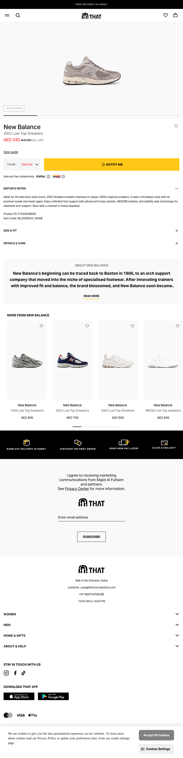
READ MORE (91, 296)
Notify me (114, 165)
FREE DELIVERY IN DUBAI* (91, 4)
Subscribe (91, 537)
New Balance (22, 127)
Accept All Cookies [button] (156, 735)
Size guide (11, 152)
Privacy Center (77, 488)
